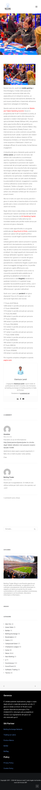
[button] (36, 6)
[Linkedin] (18, 399)
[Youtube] (23, 399)
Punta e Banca (9, 740)
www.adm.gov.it (12, 717)
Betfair (6, 746)
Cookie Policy (8, 768)
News (21, 41)
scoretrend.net (25, 393)
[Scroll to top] (37, 786)
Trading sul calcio (10, 735)
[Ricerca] (20, 529)
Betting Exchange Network (13, 729)
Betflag (6, 751)
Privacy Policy (8, 763)
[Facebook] (20, 399)
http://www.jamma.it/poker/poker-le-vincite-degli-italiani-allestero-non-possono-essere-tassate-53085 (20, 445)
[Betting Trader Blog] (8, 7)
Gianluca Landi (31, 41)
